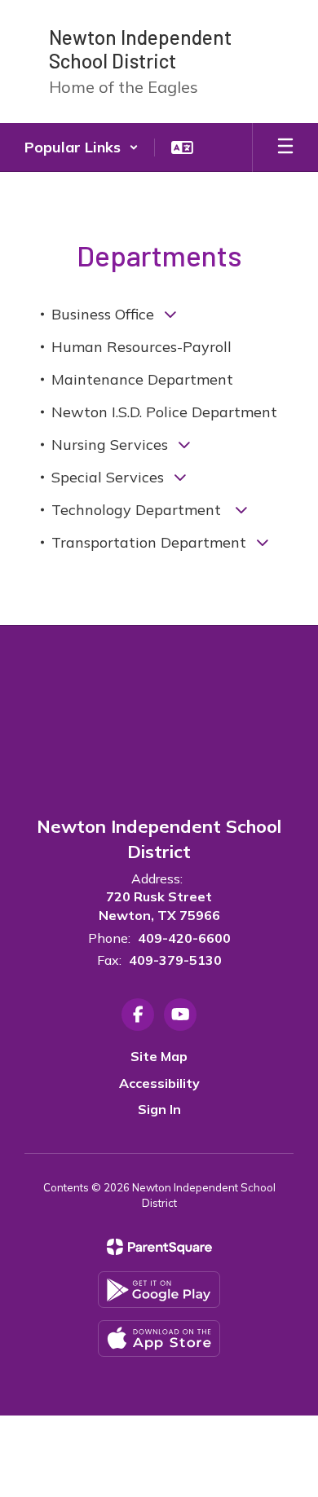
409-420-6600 (184, 938)
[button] (81, 147)
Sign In (159, 1109)
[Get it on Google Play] (159, 1289)
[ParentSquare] (159, 1247)
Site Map (159, 1056)
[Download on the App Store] (159, 1338)
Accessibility (159, 1083)
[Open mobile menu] (285, 147)
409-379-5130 (175, 960)
